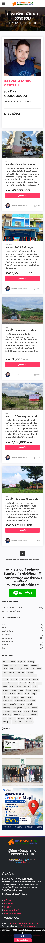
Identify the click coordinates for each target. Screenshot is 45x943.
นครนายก (12, 672)
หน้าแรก (7, 900)
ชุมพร (26, 669)
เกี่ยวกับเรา (8, 903)
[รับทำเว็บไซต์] (22, 862)
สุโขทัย (34, 708)
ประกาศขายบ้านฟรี (11, 910)
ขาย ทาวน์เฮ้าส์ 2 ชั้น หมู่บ (19, 247)
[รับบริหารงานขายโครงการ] (22, 771)
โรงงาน (5, 644)
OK (22, 936)
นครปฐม (21, 672)
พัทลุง (12, 686)
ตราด (39, 669)
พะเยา (39, 683)
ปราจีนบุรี (23, 683)
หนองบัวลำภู (17, 711)
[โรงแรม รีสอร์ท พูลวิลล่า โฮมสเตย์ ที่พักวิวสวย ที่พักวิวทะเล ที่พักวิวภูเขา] (16, 859)
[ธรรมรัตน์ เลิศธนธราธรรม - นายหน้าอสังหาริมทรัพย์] (22, 3)
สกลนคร (15, 697)
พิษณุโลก (27, 686)
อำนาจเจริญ (7, 715)
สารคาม (21, 704)
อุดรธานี (17, 715)
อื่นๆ (3, 648)
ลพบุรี (20, 693)
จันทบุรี (25, 665)
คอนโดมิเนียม (7, 631)
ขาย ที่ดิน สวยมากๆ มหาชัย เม (21, 330)
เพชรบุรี (29, 718)
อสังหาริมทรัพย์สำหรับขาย (12, 607)
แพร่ (20, 722)
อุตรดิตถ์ (25, 715)
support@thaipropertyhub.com (23, 923)
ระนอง (36, 690)
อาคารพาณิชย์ (7, 641)
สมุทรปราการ (7, 700)
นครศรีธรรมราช (19, 676)
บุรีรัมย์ (35, 679)
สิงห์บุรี (29, 704)
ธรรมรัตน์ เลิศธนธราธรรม (18, 82)
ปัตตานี (31, 683)
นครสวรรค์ (32, 676)
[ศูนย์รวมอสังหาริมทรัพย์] (23, 841)
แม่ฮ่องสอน (28, 722)
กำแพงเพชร (7, 665)
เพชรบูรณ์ (6, 722)
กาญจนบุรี (21, 662)
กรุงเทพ (12, 662)
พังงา (5, 686)
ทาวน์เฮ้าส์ (6, 634)
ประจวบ (14, 683)
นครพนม (30, 672)
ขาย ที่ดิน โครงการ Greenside (21, 499)
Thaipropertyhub (29, 926)
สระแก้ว (13, 704)
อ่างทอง (34, 711)
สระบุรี (5, 704)
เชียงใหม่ (21, 718)
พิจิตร (19, 686)
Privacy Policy (22, 940)
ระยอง (5, 693)
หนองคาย (6, 711)
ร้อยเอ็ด (28, 690)
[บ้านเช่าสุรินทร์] (22, 744)
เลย (14, 722)
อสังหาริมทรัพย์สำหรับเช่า (12, 611)
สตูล (29, 697)
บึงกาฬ (28, 679)
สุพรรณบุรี (7, 708)
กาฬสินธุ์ (31, 662)
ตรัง (33, 669)
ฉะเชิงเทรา (34, 665)
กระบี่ (5, 662)
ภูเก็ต (35, 686)
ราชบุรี (12, 693)
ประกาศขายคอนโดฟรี (12, 913)
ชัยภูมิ (20, 669)
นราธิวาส (14, 679)
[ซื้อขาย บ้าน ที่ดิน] (22, 593)
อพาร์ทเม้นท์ (7, 638)
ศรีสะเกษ (6, 697)
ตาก (4, 672)
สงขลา (23, 697)
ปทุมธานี (6, 683)
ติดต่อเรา (7, 906)
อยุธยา (26, 711)
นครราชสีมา (7, 676)
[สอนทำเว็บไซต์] (30, 859)
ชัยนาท (12, 669)
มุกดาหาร (6, 690)
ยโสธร (21, 690)
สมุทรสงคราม (20, 700)
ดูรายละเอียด (22, 195)
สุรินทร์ (27, 708)
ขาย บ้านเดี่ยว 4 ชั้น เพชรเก (20, 164)
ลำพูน (34, 693)
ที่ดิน (4, 627)
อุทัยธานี (34, 715)
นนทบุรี (5, 679)
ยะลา (14, 690)
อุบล (4, 718)
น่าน (21, 679)
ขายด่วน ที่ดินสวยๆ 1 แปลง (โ (21, 416)
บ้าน (3, 624)
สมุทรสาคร (31, 700)
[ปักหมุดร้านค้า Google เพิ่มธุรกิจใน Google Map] (22, 808)
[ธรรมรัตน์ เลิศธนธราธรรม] (22, 57)
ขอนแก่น (17, 665)
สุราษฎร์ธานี (17, 708)
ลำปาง (27, 693)
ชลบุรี (5, 669)
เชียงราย (12, 718)
